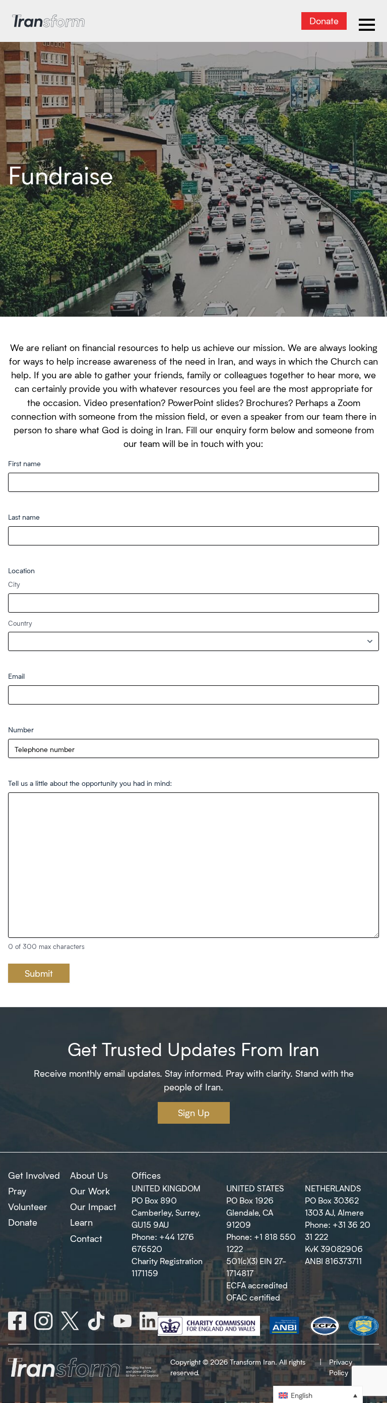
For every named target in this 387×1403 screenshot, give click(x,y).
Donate (324, 21)
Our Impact (93, 1206)
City (14, 584)
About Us (89, 1175)
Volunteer (27, 1206)
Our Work (90, 1191)
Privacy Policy (340, 1367)
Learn (81, 1222)
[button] (318, 1394)
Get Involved (34, 1175)
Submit (39, 973)
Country (20, 623)
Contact (86, 1238)
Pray (17, 1191)
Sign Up (194, 1113)
